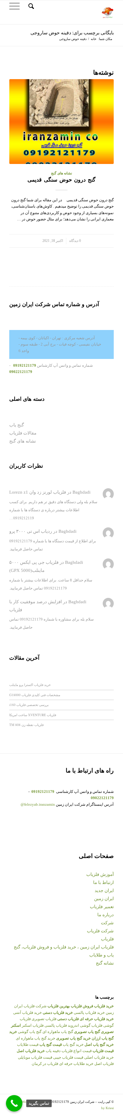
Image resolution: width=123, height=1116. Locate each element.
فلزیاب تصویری (44, 1019)
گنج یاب (16, 425)
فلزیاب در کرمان (45, 1063)
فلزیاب (107, 939)
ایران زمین (104, 898)
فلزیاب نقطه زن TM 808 (26, 724)
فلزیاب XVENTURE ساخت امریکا (32, 715)
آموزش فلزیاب (100, 874)
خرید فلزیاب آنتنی (27, 1012)
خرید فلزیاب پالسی (89, 1012)
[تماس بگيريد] (14, 1103)
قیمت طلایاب (28, 1044)
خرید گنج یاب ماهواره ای (35, 1038)
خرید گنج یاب (73, 1044)
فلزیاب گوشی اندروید (85, 1025)
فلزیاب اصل (104, 1063)
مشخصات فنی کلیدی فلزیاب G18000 (34, 695)
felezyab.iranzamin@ (38, 804)
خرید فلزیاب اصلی (99, 1057)
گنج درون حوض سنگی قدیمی (61, 180)
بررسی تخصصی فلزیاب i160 (29, 704)
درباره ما (105, 914)
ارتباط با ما (103, 882)
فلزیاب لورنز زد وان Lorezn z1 (37, 492)
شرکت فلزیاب (100, 930)
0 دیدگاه (75, 241)
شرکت (107, 922)
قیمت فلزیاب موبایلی (35, 1057)
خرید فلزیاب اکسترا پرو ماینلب (30, 684)
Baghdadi (81, 492)
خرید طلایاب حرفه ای (76, 1063)
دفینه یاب (53, 1051)
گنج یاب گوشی (29, 1031)
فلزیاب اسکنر (33, 1025)
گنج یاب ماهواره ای (57, 1031)
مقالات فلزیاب (22, 433)
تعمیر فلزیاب (102, 906)
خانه (93, 39)
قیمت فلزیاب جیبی (68, 1057)
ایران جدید (104, 890)
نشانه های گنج (61, 173)
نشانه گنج (105, 963)
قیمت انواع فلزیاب (76, 1051)
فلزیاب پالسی (55, 1025)
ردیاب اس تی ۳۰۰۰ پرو (30, 531)
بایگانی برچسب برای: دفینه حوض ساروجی (72, 32)
